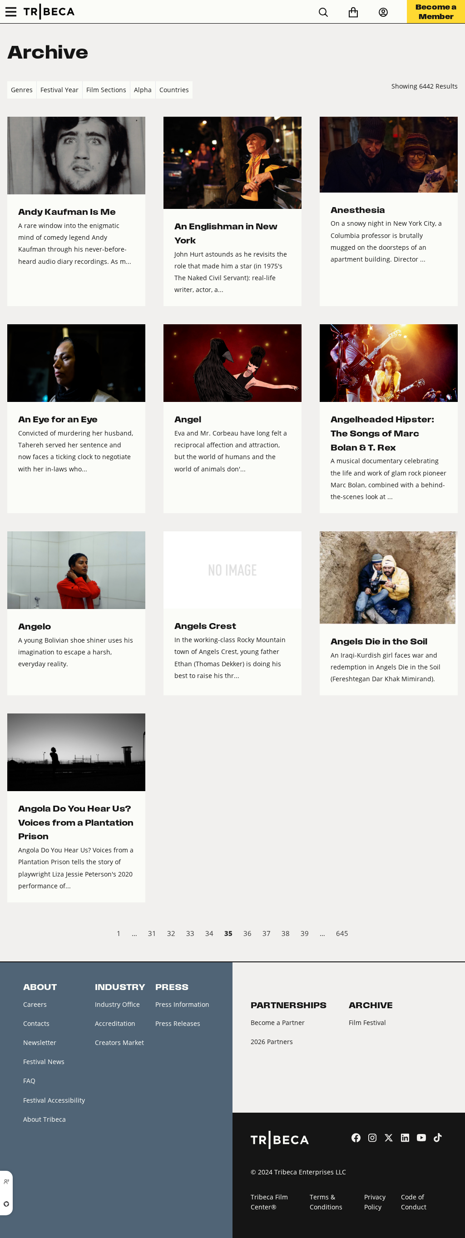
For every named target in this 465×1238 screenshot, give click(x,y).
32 (171, 933)
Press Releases (177, 1023)
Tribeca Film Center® (269, 1202)
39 (305, 933)
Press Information (182, 1004)
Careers (35, 1004)
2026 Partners (272, 1041)
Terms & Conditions (326, 1202)
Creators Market (119, 1042)
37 (266, 933)
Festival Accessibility (54, 1100)
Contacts (36, 1023)
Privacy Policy (375, 1202)
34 (209, 933)
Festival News (43, 1061)
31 (152, 933)
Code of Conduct (413, 1202)
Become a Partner (278, 1022)
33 (190, 933)
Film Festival (367, 1022)
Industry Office (117, 1004)
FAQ (29, 1080)
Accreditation (115, 1023)
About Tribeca (44, 1119)
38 (286, 933)
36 (247, 933)
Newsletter (39, 1042)
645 (342, 933)
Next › (450, 934)
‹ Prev (14, 934)
